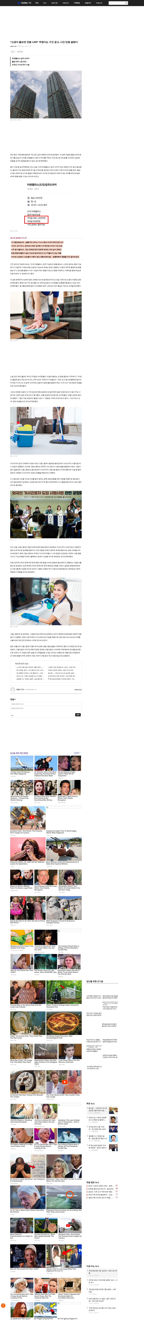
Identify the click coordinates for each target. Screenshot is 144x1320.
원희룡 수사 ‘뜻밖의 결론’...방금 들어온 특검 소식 (29, 679)
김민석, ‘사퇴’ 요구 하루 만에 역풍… (100, 1192)
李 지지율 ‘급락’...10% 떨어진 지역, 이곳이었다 (29, 670)
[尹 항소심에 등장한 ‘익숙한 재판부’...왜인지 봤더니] (102, 1147)
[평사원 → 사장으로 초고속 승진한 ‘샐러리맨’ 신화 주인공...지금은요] (102, 1110)
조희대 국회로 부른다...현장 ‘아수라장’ (60, 670)
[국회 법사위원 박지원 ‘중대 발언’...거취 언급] (102, 1291)
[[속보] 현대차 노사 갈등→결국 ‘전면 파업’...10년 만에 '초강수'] (102, 1301)
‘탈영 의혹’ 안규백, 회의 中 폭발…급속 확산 (101, 1197)
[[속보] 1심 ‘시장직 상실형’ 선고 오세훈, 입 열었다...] (102, 1119)
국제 (36, 3)
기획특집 (77, 3)
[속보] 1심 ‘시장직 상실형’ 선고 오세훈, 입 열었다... (29, 676)
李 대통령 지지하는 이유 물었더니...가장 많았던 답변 (30, 673)
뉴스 (44, 3)
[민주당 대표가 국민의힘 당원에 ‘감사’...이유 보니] (102, 1282)
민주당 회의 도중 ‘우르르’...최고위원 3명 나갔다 (62, 676)
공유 (21, 51)
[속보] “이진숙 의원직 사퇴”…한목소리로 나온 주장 (101, 1186)
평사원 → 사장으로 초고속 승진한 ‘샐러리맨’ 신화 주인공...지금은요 (61, 673)
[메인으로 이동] (24, 3)
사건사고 (65, 3)
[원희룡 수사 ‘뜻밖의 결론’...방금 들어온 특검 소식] (102, 1138)
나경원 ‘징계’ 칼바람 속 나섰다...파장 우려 (62, 667)
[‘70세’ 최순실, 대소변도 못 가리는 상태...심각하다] (102, 1310)
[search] (126, 3)
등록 (78, 714)
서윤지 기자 (13, 46)
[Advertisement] (72, 23)
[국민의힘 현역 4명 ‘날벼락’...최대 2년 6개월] (102, 1273)
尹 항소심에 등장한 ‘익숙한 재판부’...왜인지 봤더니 (61, 679)
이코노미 (99, 3)
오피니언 (54, 3)
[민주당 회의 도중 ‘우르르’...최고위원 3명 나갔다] (102, 1129)
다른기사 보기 (78, 689)
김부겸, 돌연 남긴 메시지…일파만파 (100, 1189)
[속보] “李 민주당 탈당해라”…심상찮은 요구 (101, 1195)
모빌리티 (88, 3)
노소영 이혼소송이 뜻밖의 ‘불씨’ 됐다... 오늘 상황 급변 (29, 667)
